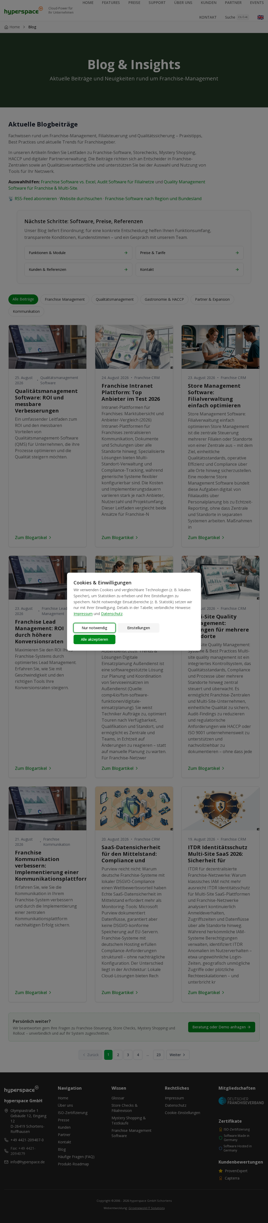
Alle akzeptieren (94, 639)
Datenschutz (111, 613)
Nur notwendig (94, 627)
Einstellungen (138, 627)
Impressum (83, 613)
